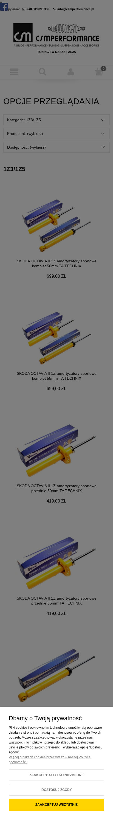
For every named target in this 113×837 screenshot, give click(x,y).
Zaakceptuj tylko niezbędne (56, 775)
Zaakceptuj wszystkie (56, 805)
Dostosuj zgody (56, 790)
